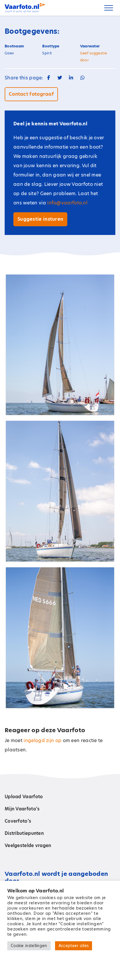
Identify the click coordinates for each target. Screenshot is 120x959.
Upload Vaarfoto (24, 797)
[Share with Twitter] (59, 77)
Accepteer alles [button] (74, 945)
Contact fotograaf (31, 94)
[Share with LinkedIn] (71, 77)
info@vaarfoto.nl (67, 202)
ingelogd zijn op (42, 740)
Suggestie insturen (40, 219)
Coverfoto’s (18, 821)
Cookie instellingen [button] (29, 945)
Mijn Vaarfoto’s (22, 809)
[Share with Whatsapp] (82, 77)
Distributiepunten (24, 833)
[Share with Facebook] (48, 77)
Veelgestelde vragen (28, 845)
